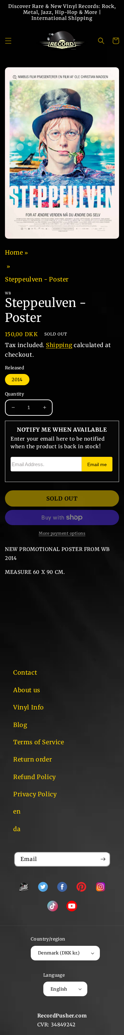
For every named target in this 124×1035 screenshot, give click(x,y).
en (17, 811)
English (59, 989)
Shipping (59, 345)
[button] (8, 40)
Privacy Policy (35, 794)
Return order (32, 759)
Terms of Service (38, 742)
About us (26, 690)
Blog (20, 725)
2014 (17, 380)
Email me (97, 464)
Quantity (14, 394)
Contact (25, 672)
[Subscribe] (103, 859)
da (17, 829)
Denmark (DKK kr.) (59, 953)
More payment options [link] (62, 533)
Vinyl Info (28, 707)
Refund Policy (34, 777)
